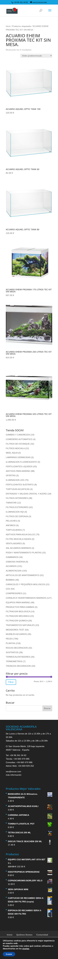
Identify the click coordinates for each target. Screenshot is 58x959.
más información (13, 775)
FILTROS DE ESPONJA (17, 516)
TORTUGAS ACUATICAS (17, 489)
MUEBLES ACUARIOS (16, 634)
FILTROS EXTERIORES (17, 507)
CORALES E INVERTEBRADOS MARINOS (26, 598)
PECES (9, 639)
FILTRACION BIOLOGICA (18, 611)
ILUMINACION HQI (15, 512)
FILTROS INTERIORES (17, 498)
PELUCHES (11, 521)
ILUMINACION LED (15, 480)
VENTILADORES (14, 543)
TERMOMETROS (14, 661)
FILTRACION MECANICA (17, 616)
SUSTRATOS (12, 652)
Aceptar (9, 954)
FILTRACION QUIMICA (17, 620)
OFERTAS (10, 475)
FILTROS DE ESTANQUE (18, 444)
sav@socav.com (13, 771)
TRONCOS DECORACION (18, 666)
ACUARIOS (11, 566)
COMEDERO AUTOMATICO (19, 439)
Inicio (8, 26)
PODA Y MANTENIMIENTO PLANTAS (23, 552)
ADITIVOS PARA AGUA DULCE (20, 534)
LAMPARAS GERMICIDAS (18, 457)
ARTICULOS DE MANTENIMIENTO (22, 575)
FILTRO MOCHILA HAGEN (18, 539)
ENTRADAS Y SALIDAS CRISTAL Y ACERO (26, 494)
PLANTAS (10, 643)
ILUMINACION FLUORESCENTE (21, 462)
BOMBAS (10, 580)
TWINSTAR (11, 503)
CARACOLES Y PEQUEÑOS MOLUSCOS (25, 584)
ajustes (25, 948)
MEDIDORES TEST (15, 630)
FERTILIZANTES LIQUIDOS (19, 466)
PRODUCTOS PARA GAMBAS (20, 607)
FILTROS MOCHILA (15, 448)
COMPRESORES (14, 593)
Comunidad (42, 935)
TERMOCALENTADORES (18, 657)
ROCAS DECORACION (17, 648)
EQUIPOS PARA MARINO (18, 602)
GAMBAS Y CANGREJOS (18, 435)
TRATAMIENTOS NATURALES (20, 625)
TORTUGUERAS (14, 530)
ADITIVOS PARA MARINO (18, 471)
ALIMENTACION (13, 571)
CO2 (8, 589)
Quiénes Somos (24, 935)
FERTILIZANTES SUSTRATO (20, 484)
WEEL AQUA (12, 453)
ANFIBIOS (10, 525)
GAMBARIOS (12, 557)
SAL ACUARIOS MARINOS (18, 548)
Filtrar (11, 682)
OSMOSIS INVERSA (15, 562)
